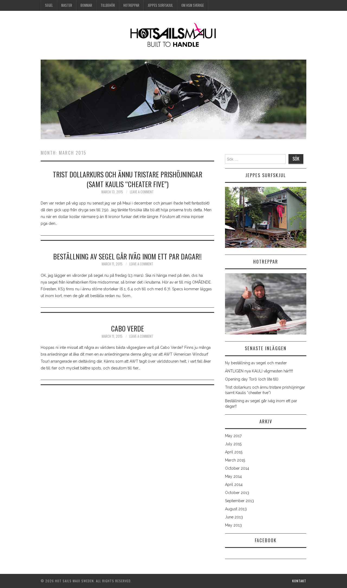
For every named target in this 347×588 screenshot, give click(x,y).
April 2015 (233, 452)
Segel (49, 5)
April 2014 (234, 484)
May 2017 (233, 436)
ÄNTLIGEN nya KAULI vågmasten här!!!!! (259, 371)
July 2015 (233, 444)
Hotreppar (131, 5)
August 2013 (236, 509)
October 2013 (237, 492)
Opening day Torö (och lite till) (251, 379)
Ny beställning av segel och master (256, 363)
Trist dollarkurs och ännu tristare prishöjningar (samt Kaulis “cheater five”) (127, 179)
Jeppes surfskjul (160, 5)
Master (66, 5)
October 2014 (237, 468)
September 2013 (239, 501)
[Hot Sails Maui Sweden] (173, 35)
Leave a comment (142, 191)
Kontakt (299, 580)
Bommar (86, 5)
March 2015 (235, 460)
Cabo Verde (127, 328)
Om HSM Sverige (192, 5)
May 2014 (233, 476)
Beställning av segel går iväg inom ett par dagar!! (127, 256)
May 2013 (233, 525)
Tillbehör (108, 5)
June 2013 (234, 517)
